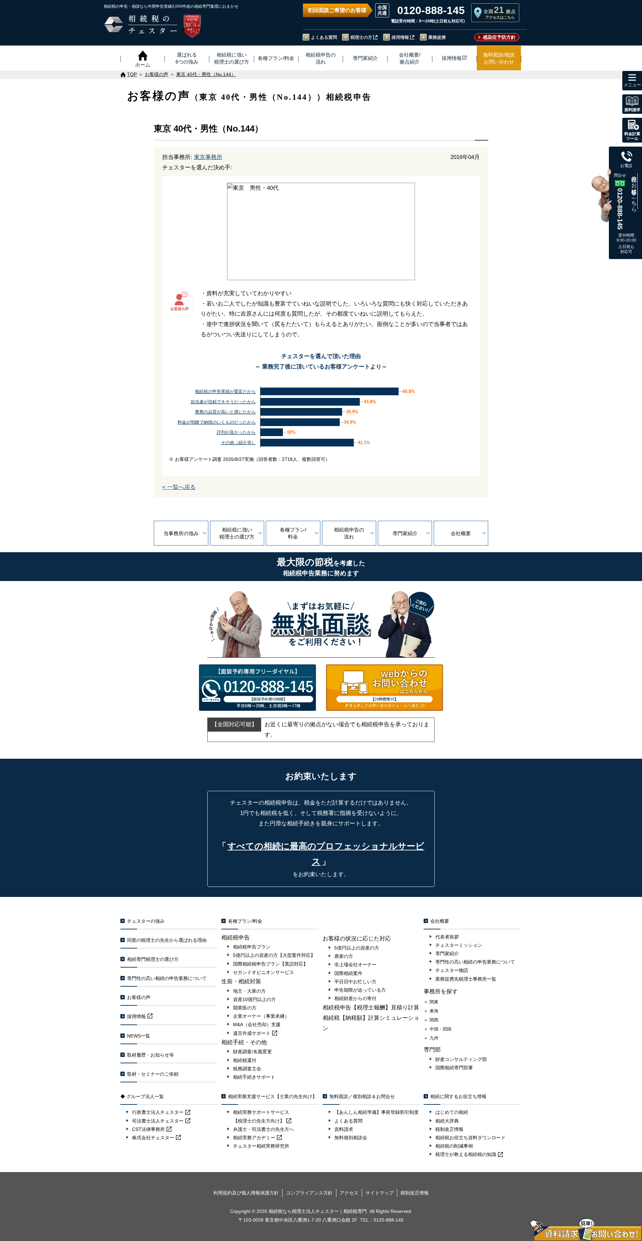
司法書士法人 (158, 1121)
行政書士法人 (158, 1112)
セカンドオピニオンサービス (263, 972)
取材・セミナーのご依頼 (153, 1074)
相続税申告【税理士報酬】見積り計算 (371, 1007)
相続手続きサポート (254, 1077)
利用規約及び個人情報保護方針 (246, 1192)
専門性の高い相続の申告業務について (167, 978)
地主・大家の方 (249, 991)
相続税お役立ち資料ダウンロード (470, 1137)
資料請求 (343, 1129)
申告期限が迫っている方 (360, 990)
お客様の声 (138, 997)
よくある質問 (324, 37)
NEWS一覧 (138, 1036)
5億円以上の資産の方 (356, 947)
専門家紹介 (405, 533)
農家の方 (343, 956)
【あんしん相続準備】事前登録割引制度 (376, 1112)
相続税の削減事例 (454, 1146)
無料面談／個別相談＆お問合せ (362, 1096)
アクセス (349, 1192)
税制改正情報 (449, 1129)
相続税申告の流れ (349, 533)
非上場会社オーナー (355, 964)
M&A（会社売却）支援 (257, 1024)
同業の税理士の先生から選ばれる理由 (167, 940)
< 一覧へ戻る (179, 487)
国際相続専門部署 (454, 1067)
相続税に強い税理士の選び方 (236, 533)
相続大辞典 (447, 1121)
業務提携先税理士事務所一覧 (465, 979)
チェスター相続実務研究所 (261, 1146)
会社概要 (461, 533)
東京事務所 (208, 157)
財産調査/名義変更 (252, 1051)
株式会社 (153, 1137)
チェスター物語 (451, 970)
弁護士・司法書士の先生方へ (263, 1129)
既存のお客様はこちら (634, 191)
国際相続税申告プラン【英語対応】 (270, 964)
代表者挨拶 (447, 936)
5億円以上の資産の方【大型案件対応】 (274, 955)
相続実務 (254, 1137)
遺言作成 (252, 1033)
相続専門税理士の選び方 (153, 959)
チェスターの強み (146, 921)
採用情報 (400, 37)
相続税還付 (244, 1060)
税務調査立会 (247, 1068)
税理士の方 (361, 37)
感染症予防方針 (499, 37)
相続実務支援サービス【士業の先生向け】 (272, 1096)
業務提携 (437, 37)
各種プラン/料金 (293, 533)
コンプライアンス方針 (309, 1192)
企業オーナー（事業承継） (261, 1016)
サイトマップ (379, 1192)
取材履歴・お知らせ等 (150, 1055)
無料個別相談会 (350, 1137)
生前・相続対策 (241, 981)
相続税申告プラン (252, 946)
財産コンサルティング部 (461, 1059)
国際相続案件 (348, 973)
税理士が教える (465, 1154)
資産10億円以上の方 (254, 999)
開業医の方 (244, 1007)
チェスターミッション (458, 945)
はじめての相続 (451, 1112)
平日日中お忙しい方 (355, 981)
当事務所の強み (181, 533)
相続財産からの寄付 (355, 998)
